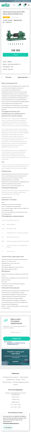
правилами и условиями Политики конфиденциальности (16, 343)
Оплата (23, 379)
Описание (8, 77)
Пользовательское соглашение (10, 377)
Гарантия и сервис (7, 382)
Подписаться (16, 338)
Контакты (15, 384)
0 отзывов (9, 20)
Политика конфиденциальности (21, 382)
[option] (15, 35)
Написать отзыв (18, 20)
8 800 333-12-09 (25, 1)
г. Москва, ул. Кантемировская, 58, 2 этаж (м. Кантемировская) (15, 393)
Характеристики (23, 77)
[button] (1, 77)
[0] (24, 5)
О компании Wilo (10, 379)
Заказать (15, 54)
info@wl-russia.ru (15, 402)
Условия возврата (23, 377)
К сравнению (8, 22)
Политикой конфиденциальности (11, 423)
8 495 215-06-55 (17, 1)
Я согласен (7, 427)
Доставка (17, 379)
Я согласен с (15, 343)
